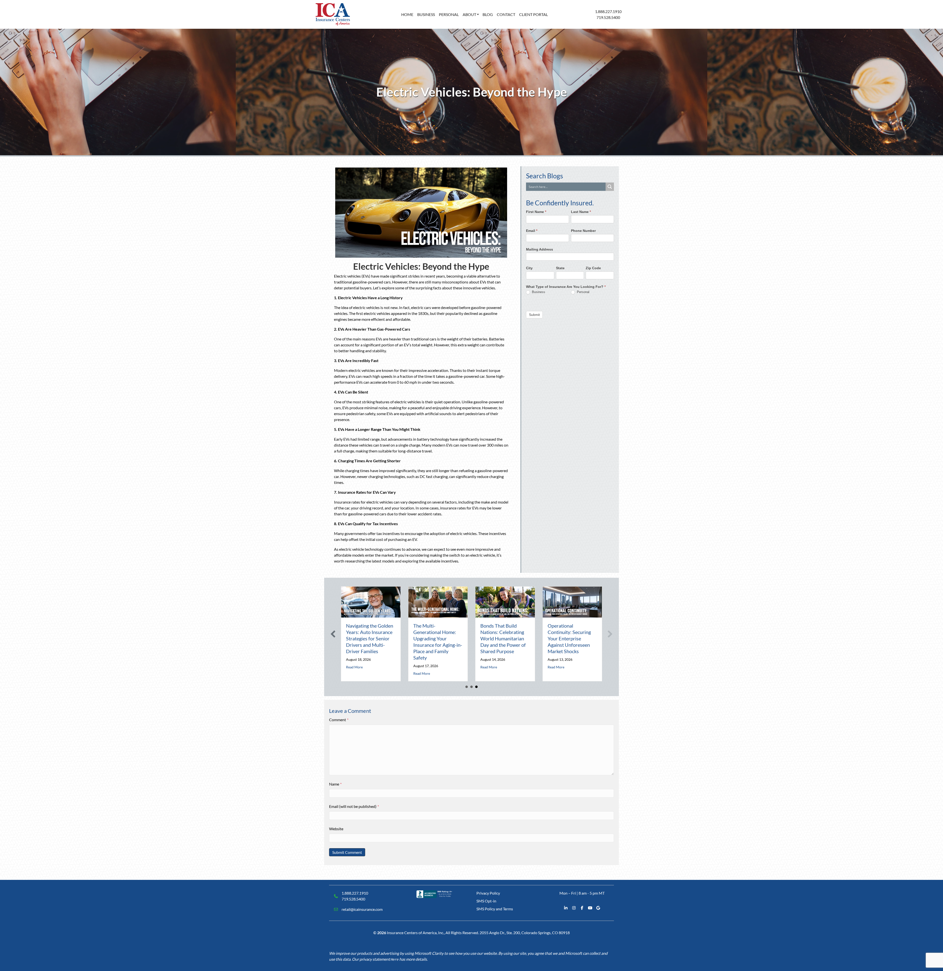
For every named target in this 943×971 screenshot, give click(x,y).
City (529, 268)
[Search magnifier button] (610, 187)
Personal (449, 14)
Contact (506, 14)
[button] (333, 634)
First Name (536, 212)
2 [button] (471, 687)
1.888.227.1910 (608, 11)
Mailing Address (539, 249)
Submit (534, 315)
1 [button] (466, 687)
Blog (488, 14)
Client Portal (533, 14)
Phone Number (583, 231)
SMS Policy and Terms (494, 908)
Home (407, 14)
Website (336, 828)
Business (426, 14)
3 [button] (476, 687)
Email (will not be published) (354, 806)
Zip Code (593, 268)
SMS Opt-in (486, 901)
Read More (354, 667)
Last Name (581, 212)
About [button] (469, 14)
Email (531, 231)
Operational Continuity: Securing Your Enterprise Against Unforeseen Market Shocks (569, 638)
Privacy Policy (488, 893)
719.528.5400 (608, 17)
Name (335, 784)
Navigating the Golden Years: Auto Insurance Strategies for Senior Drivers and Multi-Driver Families (369, 638)
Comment (338, 719)
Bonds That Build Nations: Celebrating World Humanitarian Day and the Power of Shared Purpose (503, 638)
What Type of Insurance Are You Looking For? (566, 287)
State (560, 268)
